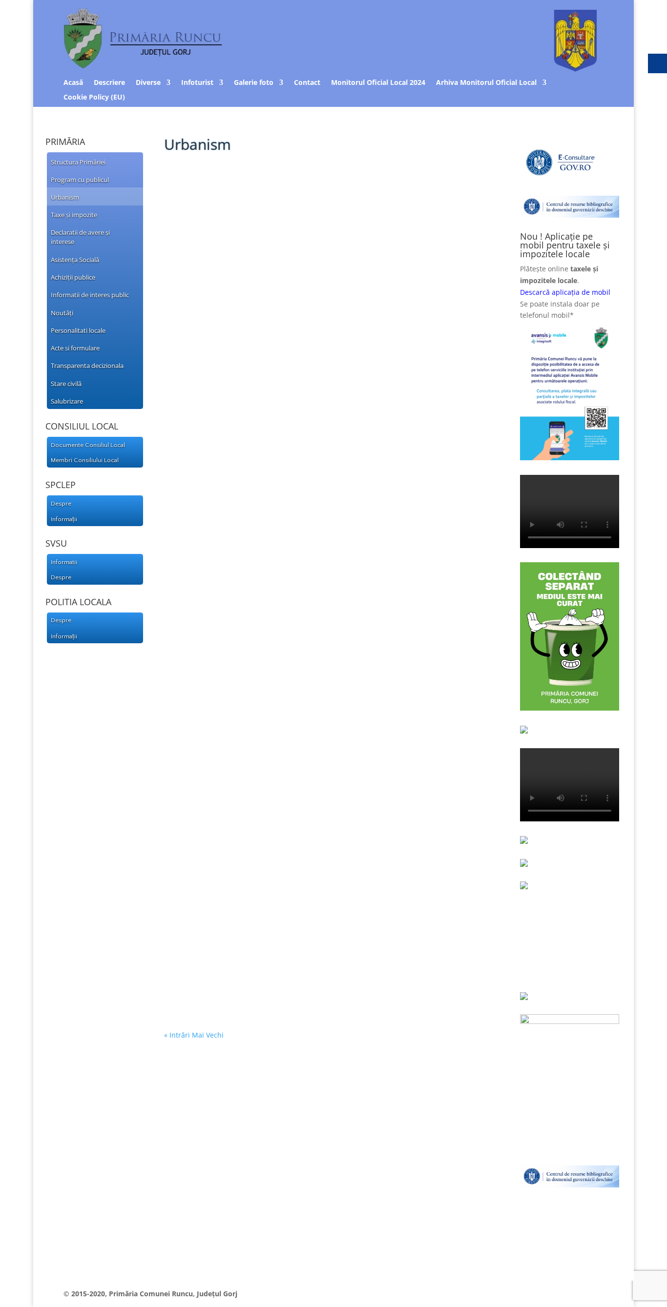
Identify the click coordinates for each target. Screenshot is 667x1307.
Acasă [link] (73, 83)
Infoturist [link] (197, 83)
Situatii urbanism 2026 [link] (220, 260)
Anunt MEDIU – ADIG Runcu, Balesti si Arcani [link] (267, 963)
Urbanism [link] (252, 197)
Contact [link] (307, 83)
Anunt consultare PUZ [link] (221, 181)
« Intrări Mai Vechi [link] (194, 1035)
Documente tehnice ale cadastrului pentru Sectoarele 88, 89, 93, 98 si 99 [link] (324, 622)
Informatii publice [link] (269, 740)
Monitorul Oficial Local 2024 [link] (378, 83)
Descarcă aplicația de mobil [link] (565, 292)
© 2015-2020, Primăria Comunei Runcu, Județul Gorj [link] (150, 1293)
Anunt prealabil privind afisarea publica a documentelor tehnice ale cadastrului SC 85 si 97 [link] (317, 459)
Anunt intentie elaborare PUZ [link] (237, 543)
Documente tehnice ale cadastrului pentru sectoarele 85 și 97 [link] (304, 352)
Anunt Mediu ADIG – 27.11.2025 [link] (239, 804)
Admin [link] (190, 197)
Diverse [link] (148, 83)
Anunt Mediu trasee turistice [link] (235, 725)
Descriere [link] (109, 83)
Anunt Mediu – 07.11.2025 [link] (227, 884)
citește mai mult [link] (200, 222)
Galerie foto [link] (253, 83)
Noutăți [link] (255, 479)
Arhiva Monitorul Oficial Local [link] (486, 83)
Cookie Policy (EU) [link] (94, 98)
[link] (91, 161)
